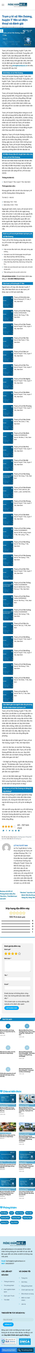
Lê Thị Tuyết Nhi (19, 27)
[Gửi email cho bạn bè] (12, 831)
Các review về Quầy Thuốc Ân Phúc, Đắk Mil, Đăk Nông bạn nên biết (26, 1193)
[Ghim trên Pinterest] (15, 831)
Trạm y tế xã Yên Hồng (22, 542)
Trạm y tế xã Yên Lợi (21, 352)
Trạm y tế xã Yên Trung (22, 311)
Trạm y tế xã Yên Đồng (22, 651)
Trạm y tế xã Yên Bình (21, 433)
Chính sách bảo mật (27, 1290)
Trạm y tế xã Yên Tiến (21, 569)
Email (6, 984)
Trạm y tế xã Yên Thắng (22, 583)
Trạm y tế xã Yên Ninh (21, 515)
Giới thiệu (24, 1282)
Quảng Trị (4, 1222)
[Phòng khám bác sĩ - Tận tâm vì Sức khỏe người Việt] (17, 4)
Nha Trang (19, 1213)
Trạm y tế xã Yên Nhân (22, 678)
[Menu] (2, 5)
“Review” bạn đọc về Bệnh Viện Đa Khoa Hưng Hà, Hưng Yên (27, 895)
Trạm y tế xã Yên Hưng (22, 474)
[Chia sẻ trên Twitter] (9, 831)
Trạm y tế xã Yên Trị (21, 691)
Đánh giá (7, 949)
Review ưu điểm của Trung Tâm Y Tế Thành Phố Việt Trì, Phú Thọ (7, 1031)
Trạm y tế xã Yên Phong (22, 501)
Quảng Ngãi (27, 1217)
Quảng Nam (16, 1217)
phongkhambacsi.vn (19, 66)
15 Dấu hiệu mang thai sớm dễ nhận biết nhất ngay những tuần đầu (8, 1075)
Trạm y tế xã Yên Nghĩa (22, 379)
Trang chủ (24, 1278)
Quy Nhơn (14, 1222)
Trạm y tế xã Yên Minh (22, 392)
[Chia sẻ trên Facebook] (6, 831)
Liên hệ (23, 1304)
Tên (6, 975)
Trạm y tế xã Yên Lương (22, 528)
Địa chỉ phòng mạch (20, 837)
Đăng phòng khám (26, 1286)
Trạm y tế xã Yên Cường (22, 610)
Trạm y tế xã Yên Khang (22, 664)
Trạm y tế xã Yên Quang (22, 555)
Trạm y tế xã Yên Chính (22, 419)
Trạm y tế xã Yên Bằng (22, 637)
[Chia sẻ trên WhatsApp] (3, 831)
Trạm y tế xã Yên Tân (21, 338)
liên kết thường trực (16, 838)
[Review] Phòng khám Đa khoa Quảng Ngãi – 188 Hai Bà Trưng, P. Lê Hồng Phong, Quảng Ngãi (27, 1054)
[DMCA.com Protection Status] (25, 1341)
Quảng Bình (5, 1217)
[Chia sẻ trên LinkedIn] (18, 831)
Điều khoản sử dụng (27, 1294)
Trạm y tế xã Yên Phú (21, 447)
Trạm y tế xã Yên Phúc (22, 596)
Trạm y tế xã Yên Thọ (21, 365)
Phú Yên (29, 1213)
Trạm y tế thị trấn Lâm (22, 297)
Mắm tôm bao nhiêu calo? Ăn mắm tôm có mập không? (7, 1052)
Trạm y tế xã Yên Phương (23, 406)
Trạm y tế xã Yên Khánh (22, 487)
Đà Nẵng (4, 1213)
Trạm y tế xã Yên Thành (22, 324)
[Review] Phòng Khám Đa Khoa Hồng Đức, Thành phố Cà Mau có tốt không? (26, 1070)
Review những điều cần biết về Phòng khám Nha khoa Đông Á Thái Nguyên (7, 1193)
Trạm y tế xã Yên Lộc (21, 623)
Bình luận (7, 958)
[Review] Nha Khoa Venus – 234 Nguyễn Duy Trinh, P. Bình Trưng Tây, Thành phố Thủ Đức (27, 1032)
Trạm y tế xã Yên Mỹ (21, 460)
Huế (11, 1213)
